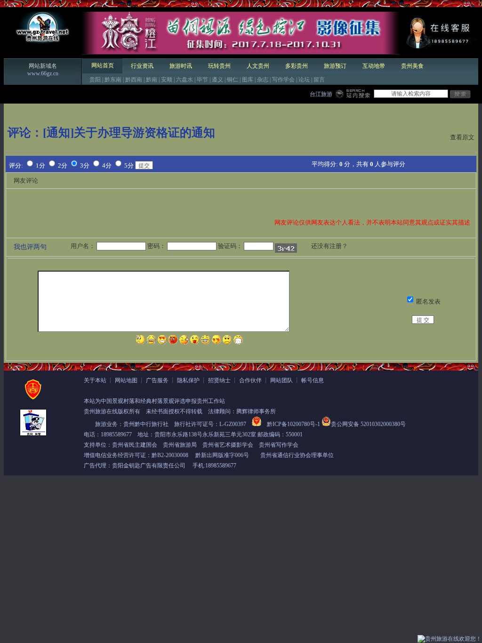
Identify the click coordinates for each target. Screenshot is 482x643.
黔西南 (133, 79)
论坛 (304, 79)
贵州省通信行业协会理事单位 (297, 455)
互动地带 (373, 66)
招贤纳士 (219, 380)
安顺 (166, 79)
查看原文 (462, 137)
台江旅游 (321, 94)
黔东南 (112, 79)
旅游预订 (335, 66)
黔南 (151, 79)
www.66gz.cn (42, 73)
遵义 (217, 79)
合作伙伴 (250, 380)
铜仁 (232, 79)
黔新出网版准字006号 (222, 455)
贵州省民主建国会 (134, 445)
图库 (247, 79)
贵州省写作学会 (278, 445)
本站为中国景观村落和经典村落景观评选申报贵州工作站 (154, 401)
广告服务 (157, 380)
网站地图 (126, 380)
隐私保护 (188, 380)
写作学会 (283, 79)
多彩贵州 (296, 66)
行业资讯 (142, 66)
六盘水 (184, 79)
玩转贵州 (219, 66)
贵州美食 (412, 66)
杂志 (262, 79)
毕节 (202, 79)
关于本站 (95, 380)
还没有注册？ (329, 245)
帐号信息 (312, 380)
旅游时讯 (180, 66)
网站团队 (281, 380)
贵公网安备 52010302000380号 (368, 424)
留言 (319, 79)
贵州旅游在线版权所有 (112, 411)
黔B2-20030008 (170, 455)
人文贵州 (258, 66)
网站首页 (102, 65)
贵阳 (95, 79)
